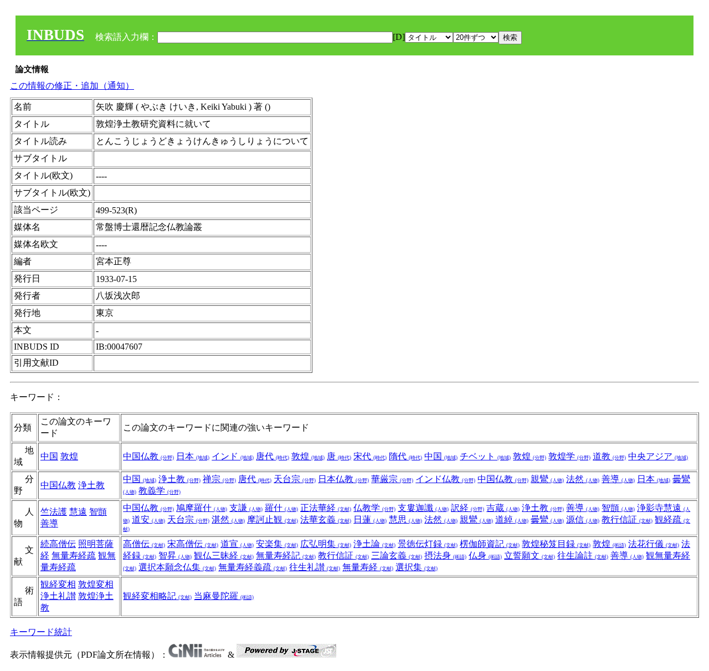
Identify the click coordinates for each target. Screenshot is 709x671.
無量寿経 (367, 567)
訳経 (467, 508)
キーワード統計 (41, 632)
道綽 (511, 519)
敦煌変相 (96, 584)
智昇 (175, 555)
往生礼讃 (314, 567)
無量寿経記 (286, 555)
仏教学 (374, 508)
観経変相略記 (157, 596)
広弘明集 (325, 544)
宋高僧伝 (192, 544)
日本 (192, 456)
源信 (582, 519)
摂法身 (445, 555)
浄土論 (374, 544)
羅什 (281, 508)
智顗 (98, 511)
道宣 (237, 544)
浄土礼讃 (58, 596)
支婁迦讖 (423, 508)
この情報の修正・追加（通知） (72, 85)
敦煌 (69, 456)
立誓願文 (529, 555)
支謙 (246, 508)
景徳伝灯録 (428, 544)
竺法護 (53, 511)
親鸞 (547, 479)
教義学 (159, 490)
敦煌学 (569, 456)
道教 (609, 456)
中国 (49, 456)
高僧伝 (144, 544)
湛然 (228, 519)
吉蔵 (503, 508)
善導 (618, 479)
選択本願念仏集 (177, 567)
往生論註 (582, 555)
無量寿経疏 (74, 555)
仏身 (485, 555)
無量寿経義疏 (252, 567)
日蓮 (370, 519)
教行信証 (627, 519)
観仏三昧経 (224, 555)
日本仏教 (343, 479)
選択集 (416, 567)
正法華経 (325, 508)
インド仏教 (445, 479)
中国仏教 (148, 456)
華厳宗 (392, 479)
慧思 (405, 519)
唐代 (272, 456)
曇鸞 (547, 519)
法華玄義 (325, 519)
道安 (148, 519)
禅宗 (219, 479)
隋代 (405, 456)
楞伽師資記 (490, 544)
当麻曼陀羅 (224, 596)
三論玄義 (396, 555)
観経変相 (58, 584)
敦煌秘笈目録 (556, 544)
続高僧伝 (58, 544)
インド (233, 456)
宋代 (370, 456)
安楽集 (277, 544)
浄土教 (91, 485)
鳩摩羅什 (201, 508)
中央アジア (658, 456)
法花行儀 (653, 544)
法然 (582, 479)
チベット (485, 456)
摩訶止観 (272, 519)
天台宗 (295, 479)
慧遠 (78, 511)
